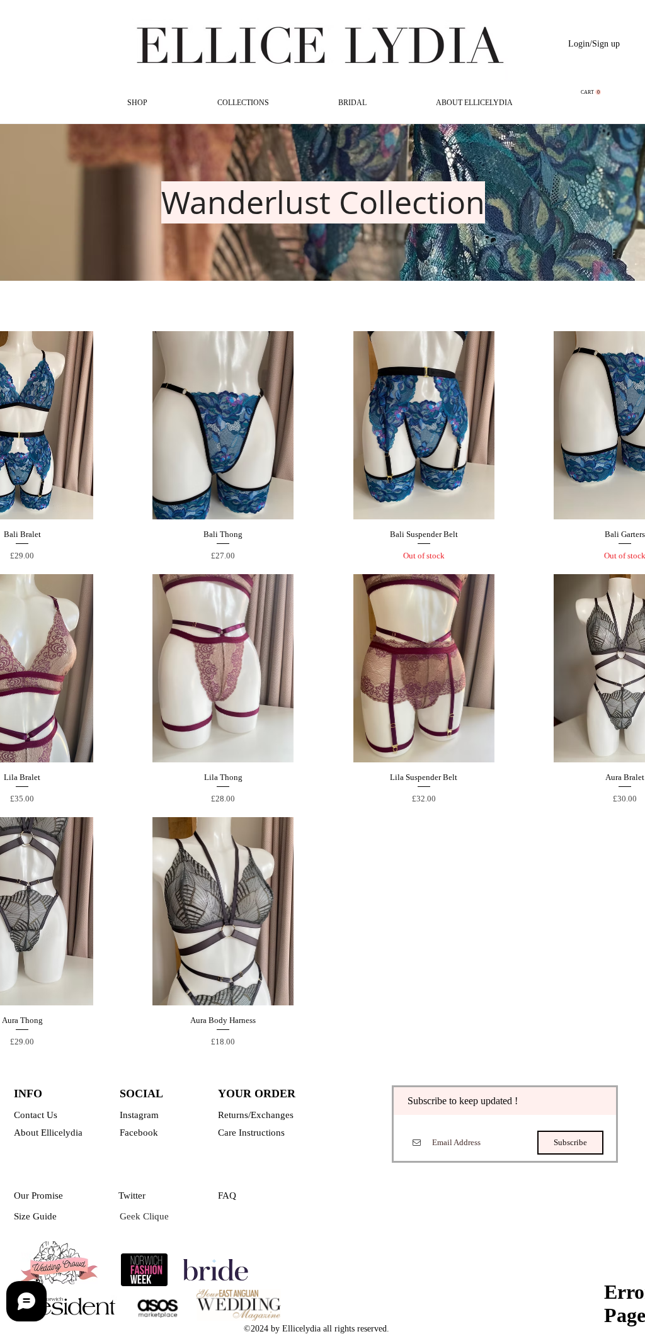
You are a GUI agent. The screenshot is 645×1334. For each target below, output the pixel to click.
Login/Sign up (594, 43)
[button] (591, 92)
